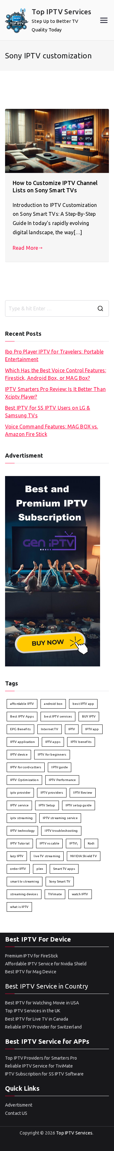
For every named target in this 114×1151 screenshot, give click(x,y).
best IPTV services (58, 716)
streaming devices (24, 894)
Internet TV (49, 729)
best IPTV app (83, 703)
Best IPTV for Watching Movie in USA (42, 1002)
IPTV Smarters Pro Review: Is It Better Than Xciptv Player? (55, 393)
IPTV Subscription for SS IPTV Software (44, 1073)
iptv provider (20, 792)
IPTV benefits (81, 742)
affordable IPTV (22, 703)
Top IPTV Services (61, 12)
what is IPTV (19, 907)
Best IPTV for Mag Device (30, 971)
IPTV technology (22, 830)
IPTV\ (73, 843)
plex (39, 868)
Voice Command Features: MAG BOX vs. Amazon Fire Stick (51, 430)
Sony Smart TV (59, 881)
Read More (25, 248)
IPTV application (22, 742)
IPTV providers (52, 792)
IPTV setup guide (79, 805)
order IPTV (18, 868)
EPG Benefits (20, 729)
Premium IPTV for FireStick (31, 955)
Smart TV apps (64, 868)
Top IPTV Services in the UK (32, 1010)
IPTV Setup (47, 805)
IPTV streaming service (60, 818)
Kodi (91, 843)
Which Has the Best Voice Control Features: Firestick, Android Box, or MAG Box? (55, 374)
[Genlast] (52, 571)
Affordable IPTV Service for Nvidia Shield (46, 963)
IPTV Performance (62, 780)
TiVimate (55, 894)
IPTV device (19, 754)
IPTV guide (59, 767)
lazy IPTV (16, 856)
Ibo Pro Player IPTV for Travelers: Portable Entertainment (54, 355)
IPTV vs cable (49, 843)
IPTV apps (52, 742)
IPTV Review (82, 792)
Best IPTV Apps (22, 716)
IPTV (71, 729)
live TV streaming (47, 856)
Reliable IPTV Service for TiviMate (39, 1065)
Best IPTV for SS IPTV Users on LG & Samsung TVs (47, 411)
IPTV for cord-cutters (25, 767)
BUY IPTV (89, 716)
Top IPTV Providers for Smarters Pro (41, 1058)
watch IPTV (80, 894)
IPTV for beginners (52, 754)
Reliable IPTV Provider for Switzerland (43, 1026)
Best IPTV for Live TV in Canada (36, 1019)
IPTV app (92, 729)
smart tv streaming (24, 881)
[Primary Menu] (104, 20)
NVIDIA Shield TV (83, 856)
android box (53, 703)
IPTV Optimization (24, 780)
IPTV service (19, 805)
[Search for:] (57, 308)
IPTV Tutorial (19, 843)
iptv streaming (21, 818)
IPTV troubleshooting (61, 830)
